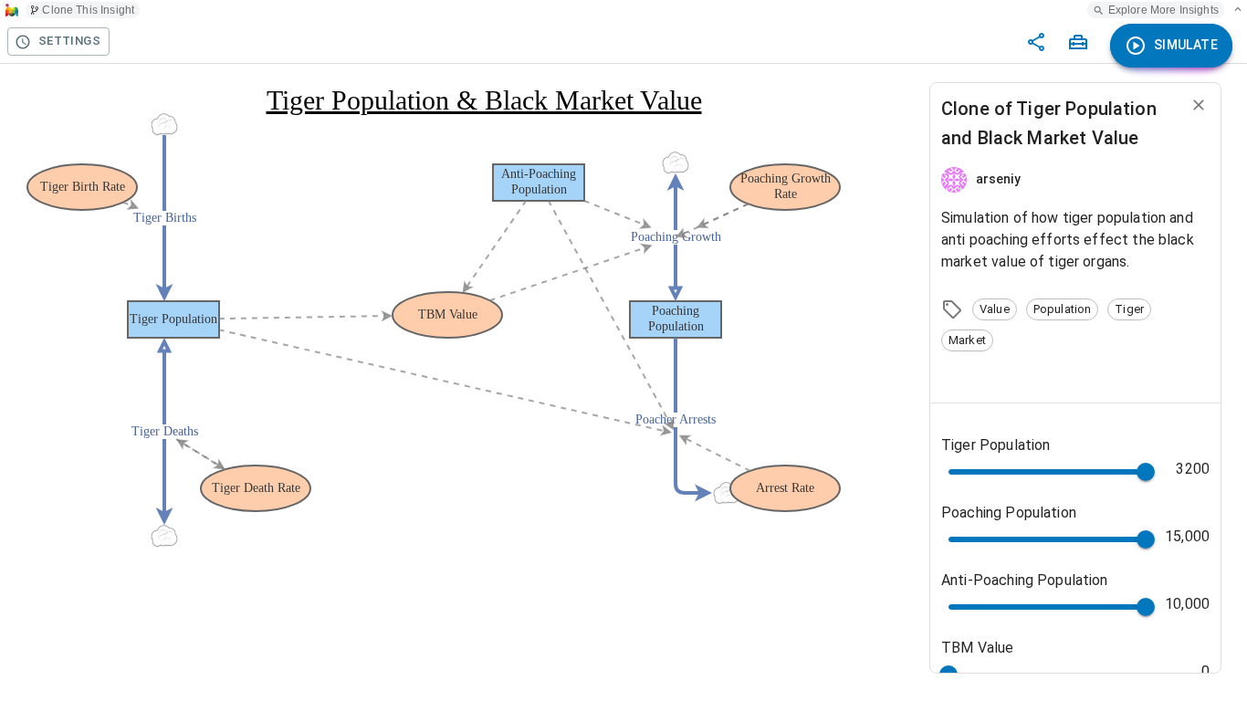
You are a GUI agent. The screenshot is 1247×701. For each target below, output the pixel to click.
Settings (69, 40)
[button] (994, 309)
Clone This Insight (88, 10)
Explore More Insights (1163, 10)
